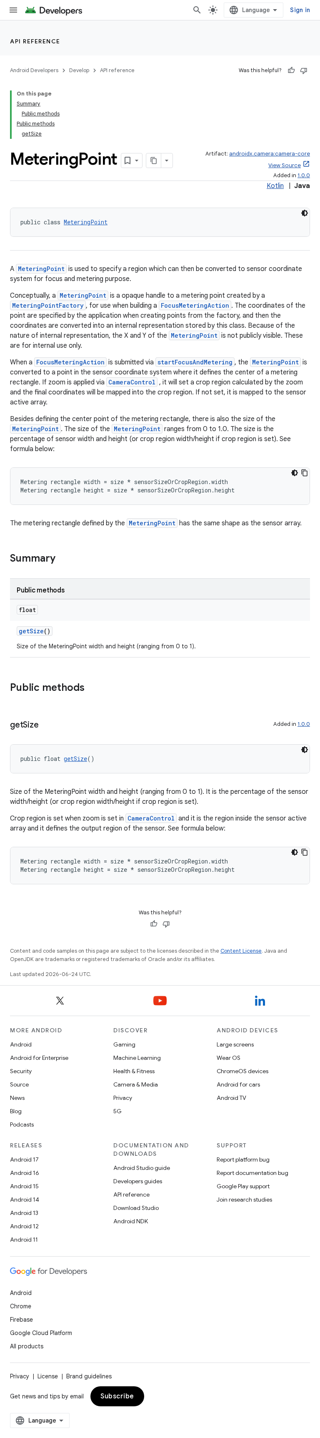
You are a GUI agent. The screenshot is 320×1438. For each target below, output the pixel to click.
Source (19, 1084)
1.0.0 (304, 175)
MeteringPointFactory (48, 305)
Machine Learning (137, 1058)
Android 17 (24, 1159)
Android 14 (24, 1199)
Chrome (20, 1306)
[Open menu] (13, 10)
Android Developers (34, 70)
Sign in (300, 10)
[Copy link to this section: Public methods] (93, 688)
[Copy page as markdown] (153, 160)
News (17, 1098)
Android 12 (24, 1226)
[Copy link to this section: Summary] (63, 559)
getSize (31, 631)
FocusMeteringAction (195, 305)
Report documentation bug (252, 1173)
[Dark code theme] (305, 213)
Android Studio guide (141, 1168)
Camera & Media (135, 1084)
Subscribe (117, 1396)
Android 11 (24, 1239)
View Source (284, 165)
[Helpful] (291, 70)
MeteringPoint (86, 222)
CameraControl (131, 382)
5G (117, 1111)
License (48, 1376)
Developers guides (137, 1181)
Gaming (124, 1044)
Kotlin (275, 186)
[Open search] (197, 10)
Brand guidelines (89, 1376)
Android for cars (238, 1084)
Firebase (21, 1319)
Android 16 (24, 1173)
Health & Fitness (134, 1071)
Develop (79, 70)
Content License (241, 950)
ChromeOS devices (242, 1071)
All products (26, 1346)
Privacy (122, 1098)
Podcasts (22, 1124)
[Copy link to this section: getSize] (46, 725)
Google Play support (243, 1186)
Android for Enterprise (39, 1058)
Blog (16, 1111)
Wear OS (228, 1058)
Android (21, 1044)
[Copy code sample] (305, 473)
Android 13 (24, 1213)
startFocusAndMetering (195, 362)
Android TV (231, 1098)
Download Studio (136, 1208)
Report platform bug (243, 1159)
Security (21, 1071)
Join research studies (244, 1199)
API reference (35, 41)
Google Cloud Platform (41, 1333)
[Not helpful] (304, 70)
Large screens (235, 1044)
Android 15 (24, 1186)
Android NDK (130, 1221)
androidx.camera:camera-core (269, 153)
